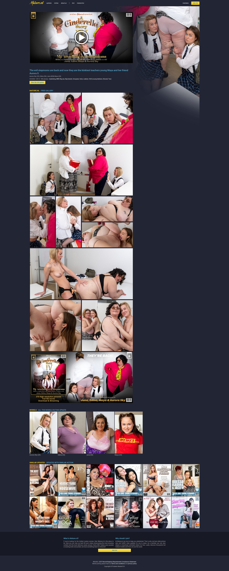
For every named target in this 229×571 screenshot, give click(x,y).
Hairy (81, 79)
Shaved (105, 79)
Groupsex (76, 79)
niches (56, 3)
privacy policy (132, 563)
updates (49, 3)
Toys (109, 79)
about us (64, 3)
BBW (57, 79)
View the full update (37, 82)
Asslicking (52, 79)
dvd (73, 3)
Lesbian (85, 79)
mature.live (80, 3)
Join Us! (195, 3)
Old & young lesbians (95, 79)
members (186, 3)
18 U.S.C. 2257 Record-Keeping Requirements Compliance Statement (114, 562)
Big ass (62, 79)
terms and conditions (118, 563)
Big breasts (68, 79)
